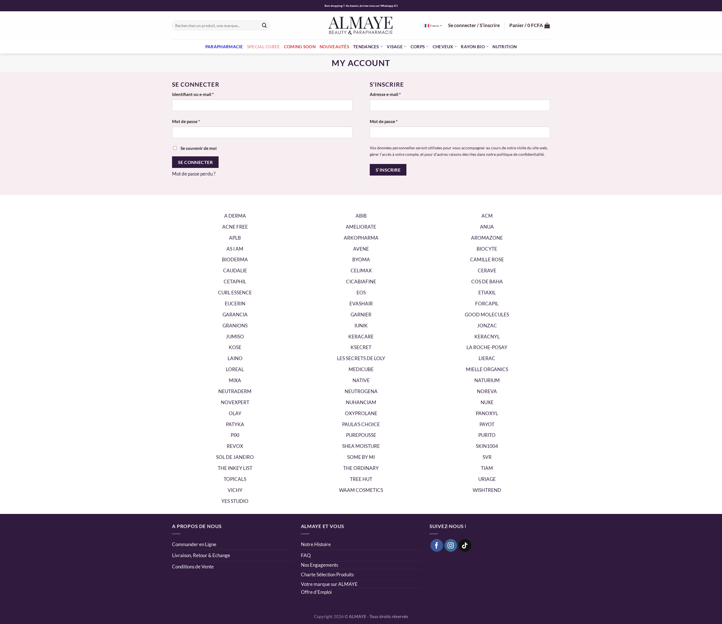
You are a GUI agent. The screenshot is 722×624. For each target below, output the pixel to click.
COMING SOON (300, 46)
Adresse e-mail (396, 94)
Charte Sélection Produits (327, 574)
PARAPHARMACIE (224, 46)
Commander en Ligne (194, 544)
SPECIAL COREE (263, 46)
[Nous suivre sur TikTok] (465, 545)
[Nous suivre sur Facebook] (436, 545)
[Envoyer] (264, 25)
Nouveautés (334, 46)
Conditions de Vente (193, 567)
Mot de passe (197, 121)
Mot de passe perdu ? (193, 174)
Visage (395, 46)
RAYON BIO (473, 46)
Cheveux (443, 46)
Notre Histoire (316, 544)
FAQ (306, 555)
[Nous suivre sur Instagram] (450, 545)
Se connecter (195, 162)
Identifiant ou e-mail (203, 94)
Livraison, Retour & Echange (201, 555)
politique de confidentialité (520, 154)
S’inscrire (388, 169)
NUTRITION (504, 46)
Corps (418, 46)
